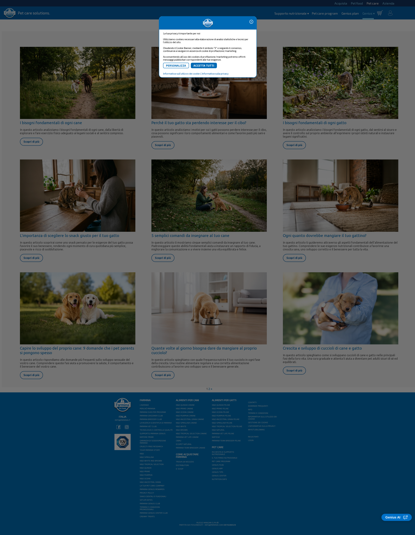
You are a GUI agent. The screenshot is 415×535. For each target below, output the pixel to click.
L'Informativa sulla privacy (214, 73)
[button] (396, 517)
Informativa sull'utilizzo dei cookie (181, 73)
